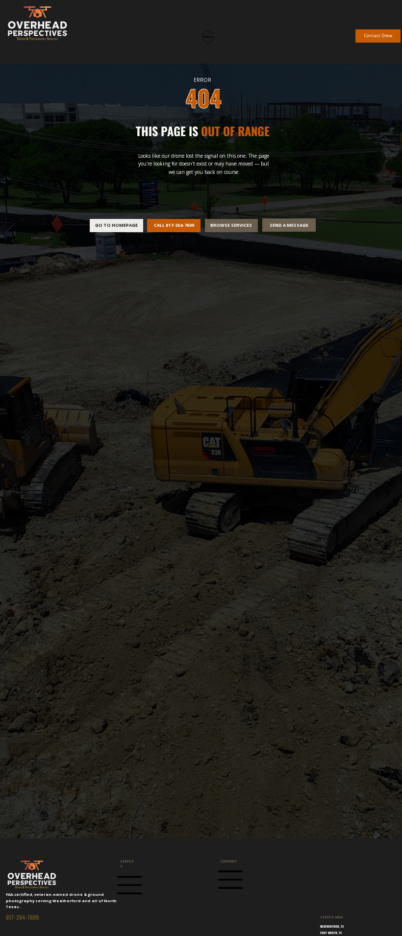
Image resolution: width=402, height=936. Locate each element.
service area (331, 917)
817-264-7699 (22, 917)
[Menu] (208, 36)
